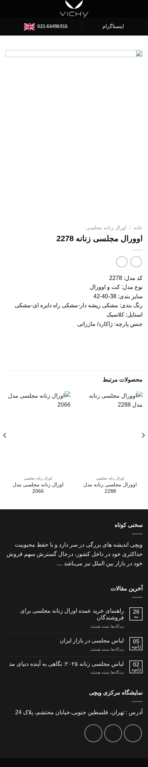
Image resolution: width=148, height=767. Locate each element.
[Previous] (143, 449)
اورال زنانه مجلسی (106, 227)
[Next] (5, 449)
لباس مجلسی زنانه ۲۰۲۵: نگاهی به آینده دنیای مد (66, 664)
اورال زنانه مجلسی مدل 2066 (38, 488)
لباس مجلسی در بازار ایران (92, 640)
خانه (138, 227)
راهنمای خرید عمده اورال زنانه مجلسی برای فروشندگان (72, 614)
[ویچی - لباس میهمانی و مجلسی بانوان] (74, 9)
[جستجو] (8, 9)
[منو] (138, 9)
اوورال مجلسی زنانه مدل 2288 (110, 488)
